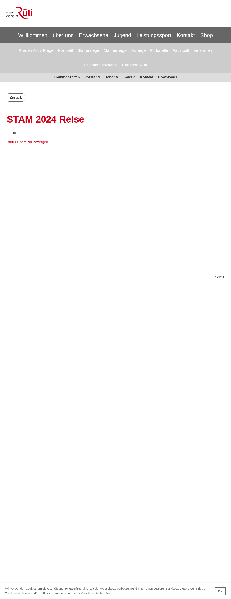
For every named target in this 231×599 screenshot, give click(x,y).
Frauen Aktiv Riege (36, 50)
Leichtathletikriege (100, 65)
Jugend (122, 35)
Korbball (65, 50)
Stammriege (88, 50)
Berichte (111, 77)
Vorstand (92, 77)
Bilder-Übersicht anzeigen (27, 141)
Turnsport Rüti (134, 65)
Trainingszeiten (67, 77)
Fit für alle (159, 50)
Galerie (129, 77)
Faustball (181, 50)
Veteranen (203, 50)
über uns (63, 35)
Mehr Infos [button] (103, 593)
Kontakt (186, 35)
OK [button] (220, 591)
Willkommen (32, 35)
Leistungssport (153, 35)
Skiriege (138, 50)
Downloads (167, 77)
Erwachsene (93, 35)
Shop (206, 35)
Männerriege (115, 50)
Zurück (16, 97)
